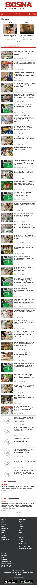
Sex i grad (21, 534)
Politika (3, 523)
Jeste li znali (22, 519)
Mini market (5, 539)
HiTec (20, 528)
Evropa (3, 534)
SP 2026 (20, 545)
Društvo (3, 537)
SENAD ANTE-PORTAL (24, 547)
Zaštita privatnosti (6, 563)
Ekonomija (4, 528)
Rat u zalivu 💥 (15, 14)
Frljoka (20, 541)
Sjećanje (21, 521)
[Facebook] (4, 566)
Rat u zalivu (4, 519)
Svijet (3, 536)
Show (20, 532)
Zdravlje (21, 524)
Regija (3, 532)
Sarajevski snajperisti (25, 548)
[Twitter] (7, 566)
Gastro (20, 526)
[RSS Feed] (2, 566)
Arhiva (3, 552)
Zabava (20, 539)
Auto (19, 530)
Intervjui (3, 524)
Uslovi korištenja (6, 561)
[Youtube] (10, 566)
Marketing (4, 554)
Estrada (20, 537)
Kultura (20, 523)
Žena (20, 536)
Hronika (3, 526)
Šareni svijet (22, 543)
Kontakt (3, 557)
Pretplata (4, 555)
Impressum (4, 559)
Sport (3, 530)
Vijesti (3, 521)
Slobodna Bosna (19, 577)
